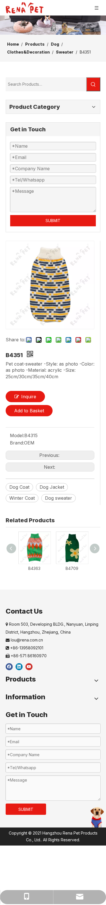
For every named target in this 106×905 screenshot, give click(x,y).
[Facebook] (9, 666)
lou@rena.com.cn (24, 640)
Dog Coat (19, 487)
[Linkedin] (19, 666)
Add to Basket (29, 410)
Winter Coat (22, 498)
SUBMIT (53, 220)
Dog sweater (58, 498)
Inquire (28, 396)
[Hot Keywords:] (93, 84)
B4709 (72, 568)
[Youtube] (29, 666)
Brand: (17, 443)
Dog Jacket (52, 487)
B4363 (34, 568)
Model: (17, 435)
